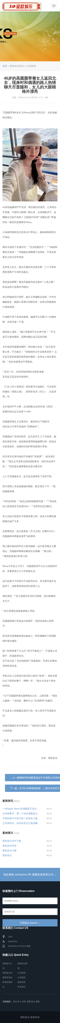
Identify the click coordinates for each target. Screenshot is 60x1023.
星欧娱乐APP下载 (11, 841)
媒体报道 (22, 982)
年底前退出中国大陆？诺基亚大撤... (21, 818)
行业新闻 (22, 977)
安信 (15, 1001)
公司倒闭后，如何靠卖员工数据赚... (21, 823)
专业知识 (22, 987)
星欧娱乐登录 (9, 845)
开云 (20, 1001)
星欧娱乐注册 (9, 850)
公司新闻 (22, 973)
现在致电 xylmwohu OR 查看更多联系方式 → (30, 874)
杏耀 (28, 1001)
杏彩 (24, 1001)
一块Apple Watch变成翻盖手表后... (20, 808)
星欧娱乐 (7, 855)
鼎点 (33, 1001)
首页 (4, 66)
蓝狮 (38, 1001)
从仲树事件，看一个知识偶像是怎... (21, 813)
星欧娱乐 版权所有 (30, 1017)
